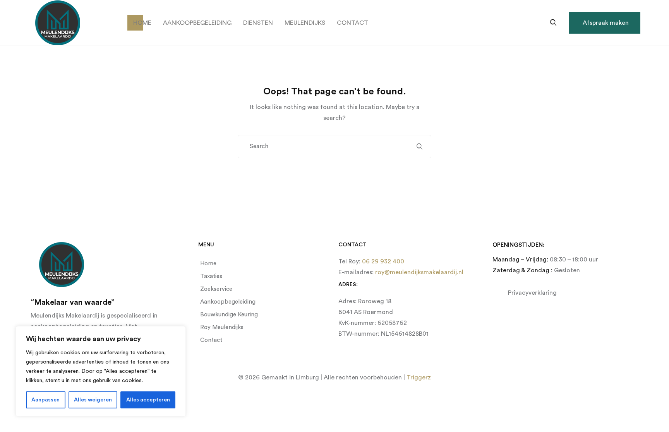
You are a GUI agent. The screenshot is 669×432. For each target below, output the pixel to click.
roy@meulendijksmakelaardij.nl (418, 272)
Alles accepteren (148, 400)
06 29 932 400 (382, 261)
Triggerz (419, 377)
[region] (100, 371)
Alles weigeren (93, 400)
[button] (604, 23)
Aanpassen (45, 400)
